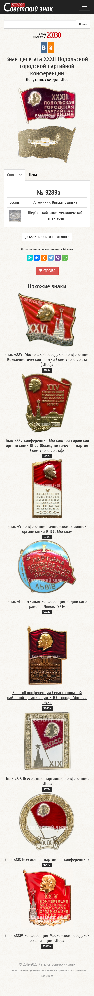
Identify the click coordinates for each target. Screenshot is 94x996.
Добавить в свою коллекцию (47, 237)
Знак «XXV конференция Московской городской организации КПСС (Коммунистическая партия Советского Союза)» (47, 445)
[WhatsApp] (65, 258)
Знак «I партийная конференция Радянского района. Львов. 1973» (47, 604)
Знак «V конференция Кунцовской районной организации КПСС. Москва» (47, 529)
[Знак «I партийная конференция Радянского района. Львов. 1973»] (47, 566)
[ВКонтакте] (37, 258)
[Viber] (58, 258)
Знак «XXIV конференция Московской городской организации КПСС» (47, 938)
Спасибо (48, 271)
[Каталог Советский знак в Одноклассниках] (51, 47)
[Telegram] (51, 258)
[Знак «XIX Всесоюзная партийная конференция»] (47, 821)
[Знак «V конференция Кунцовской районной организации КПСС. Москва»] (47, 488)
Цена (33, 175)
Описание (14, 175)
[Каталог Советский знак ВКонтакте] (44, 47)
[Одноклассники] (44, 258)
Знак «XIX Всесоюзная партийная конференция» (47, 859)
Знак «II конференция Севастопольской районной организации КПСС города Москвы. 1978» (47, 697)
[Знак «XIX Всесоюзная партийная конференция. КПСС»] (47, 741)
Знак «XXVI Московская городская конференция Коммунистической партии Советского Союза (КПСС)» (47, 359)
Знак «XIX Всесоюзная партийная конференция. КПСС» (47, 781)
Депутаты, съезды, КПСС (47, 79)
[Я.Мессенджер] (30, 258)
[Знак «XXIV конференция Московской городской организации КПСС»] (47, 898)
